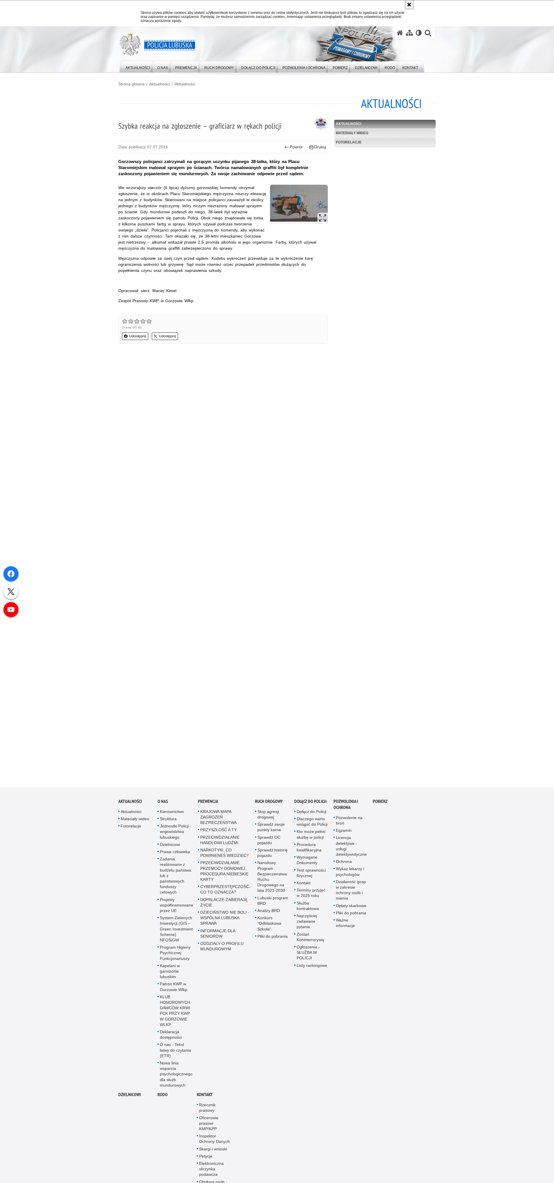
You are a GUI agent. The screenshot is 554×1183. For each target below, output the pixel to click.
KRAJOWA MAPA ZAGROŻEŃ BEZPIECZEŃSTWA (218, 821)
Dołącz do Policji (310, 805)
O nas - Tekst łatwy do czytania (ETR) (175, 1054)
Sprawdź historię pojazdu (272, 857)
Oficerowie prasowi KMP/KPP (208, 1127)
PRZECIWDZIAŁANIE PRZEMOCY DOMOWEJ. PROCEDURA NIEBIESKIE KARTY (224, 875)
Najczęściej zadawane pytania (307, 925)
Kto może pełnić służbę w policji (311, 838)
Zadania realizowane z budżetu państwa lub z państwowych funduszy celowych (175, 879)
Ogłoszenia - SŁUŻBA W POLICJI (308, 956)
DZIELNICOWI (129, 1099)
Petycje (205, 1160)
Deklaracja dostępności (171, 1039)
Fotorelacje (349, 142)
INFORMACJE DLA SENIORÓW (217, 937)
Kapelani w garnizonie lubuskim (170, 975)
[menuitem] (137, 66)
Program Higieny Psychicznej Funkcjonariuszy (175, 957)
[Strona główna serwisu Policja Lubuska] (400, 32)
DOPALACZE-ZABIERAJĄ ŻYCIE (223, 906)
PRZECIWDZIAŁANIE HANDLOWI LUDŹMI (219, 844)
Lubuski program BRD (272, 904)
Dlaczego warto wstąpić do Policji (312, 826)
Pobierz (380, 805)
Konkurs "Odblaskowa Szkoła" (269, 927)
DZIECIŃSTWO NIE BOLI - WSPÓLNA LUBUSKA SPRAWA (224, 922)
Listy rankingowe (312, 969)
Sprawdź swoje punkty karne (271, 831)
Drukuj (320, 147)
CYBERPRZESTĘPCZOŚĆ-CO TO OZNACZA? (225, 893)
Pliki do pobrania (272, 940)
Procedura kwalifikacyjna (309, 851)
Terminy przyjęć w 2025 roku (311, 897)
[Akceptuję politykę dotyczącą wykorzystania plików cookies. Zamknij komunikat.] (409, 4)
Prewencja (208, 805)
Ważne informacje (345, 927)
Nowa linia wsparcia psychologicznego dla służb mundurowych (176, 1078)
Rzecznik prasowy (207, 1112)
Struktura (168, 823)
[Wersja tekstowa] (419, 32)
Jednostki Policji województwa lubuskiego (174, 835)
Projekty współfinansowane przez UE (176, 909)
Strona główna (131, 84)
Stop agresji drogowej (268, 818)
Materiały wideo (352, 133)
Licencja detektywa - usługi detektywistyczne (351, 850)
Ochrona (344, 865)
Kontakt (303, 887)
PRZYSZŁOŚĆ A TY (218, 833)
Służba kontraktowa (308, 909)
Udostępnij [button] (137, 336)
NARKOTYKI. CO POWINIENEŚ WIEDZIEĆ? (224, 857)
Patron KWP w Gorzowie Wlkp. (174, 991)
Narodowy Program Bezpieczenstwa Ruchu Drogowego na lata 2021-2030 (272, 880)
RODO (163, 1099)
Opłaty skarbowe (351, 909)
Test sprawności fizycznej (311, 877)
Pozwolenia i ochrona (346, 808)
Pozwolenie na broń (349, 824)
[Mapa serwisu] (409, 32)
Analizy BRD (268, 914)
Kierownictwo (172, 815)
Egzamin (344, 834)
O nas (163, 805)
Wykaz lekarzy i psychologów (350, 875)
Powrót (296, 147)
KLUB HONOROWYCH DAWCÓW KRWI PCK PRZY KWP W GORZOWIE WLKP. (175, 1014)
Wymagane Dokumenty (307, 864)
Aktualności (159, 84)
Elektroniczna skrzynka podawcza (211, 1173)
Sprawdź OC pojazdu (268, 844)
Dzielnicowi (170, 848)
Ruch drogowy (269, 805)
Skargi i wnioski (213, 1152)
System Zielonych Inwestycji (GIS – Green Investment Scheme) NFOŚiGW (176, 933)
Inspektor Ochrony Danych (214, 1143)
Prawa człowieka (175, 855)
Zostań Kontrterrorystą (310, 941)
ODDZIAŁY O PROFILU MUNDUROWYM (222, 950)
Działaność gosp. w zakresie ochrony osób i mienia (351, 893)
